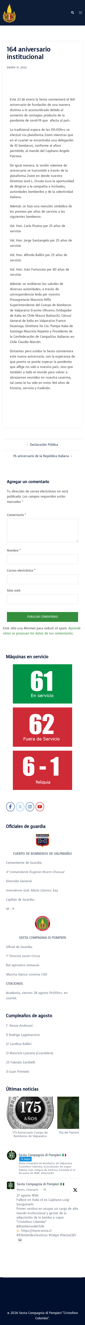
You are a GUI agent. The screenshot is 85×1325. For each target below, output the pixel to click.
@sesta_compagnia (27, 1189)
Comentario (16, 515)
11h (44, 1189)
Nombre (14, 550)
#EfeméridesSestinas (32, 1235)
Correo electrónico (21, 570)
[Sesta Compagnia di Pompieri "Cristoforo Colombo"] (9, 12)
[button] (72, 12)
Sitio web (13, 590)
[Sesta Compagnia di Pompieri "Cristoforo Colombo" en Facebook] (10, 806)
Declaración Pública (44, 445)
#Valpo (54, 1235)
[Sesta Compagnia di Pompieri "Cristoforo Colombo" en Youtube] (40, 806)
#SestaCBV (68, 1235)
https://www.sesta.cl (36, 1231)
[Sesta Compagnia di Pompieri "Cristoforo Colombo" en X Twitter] (20, 806)
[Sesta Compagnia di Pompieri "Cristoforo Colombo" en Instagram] (30, 806)
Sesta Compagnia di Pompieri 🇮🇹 (40, 1184)
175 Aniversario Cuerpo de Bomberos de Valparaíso (30, 1134)
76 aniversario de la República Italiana (41, 456)
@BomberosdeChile (30, 1226)
